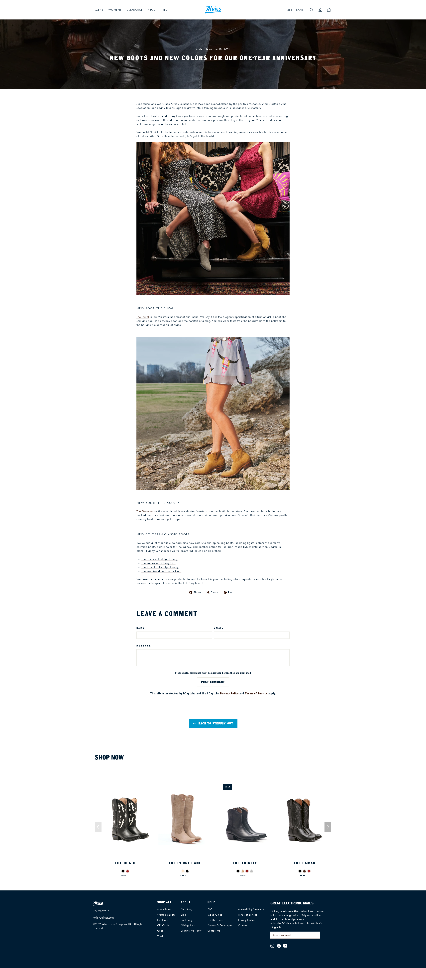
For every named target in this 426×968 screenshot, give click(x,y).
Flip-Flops (162, 920)
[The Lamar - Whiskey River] (304, 871)
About (152, 9)
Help (165, 9)
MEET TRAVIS (295, 9)
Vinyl (160, 936)
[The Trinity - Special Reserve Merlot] (247, 871)
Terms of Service (256, 693)
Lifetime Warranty (191, 930)
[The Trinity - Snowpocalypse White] (242, 871)
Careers (242, 925)
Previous (98, 827)
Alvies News (204, 49)
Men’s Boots (164, 909)
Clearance (135, 9)
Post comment (213, 682)
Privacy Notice (246, 920)
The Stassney (144, 511)
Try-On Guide (216, 920)
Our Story (186, 909)
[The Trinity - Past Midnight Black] (238, 871)
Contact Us (214, 930)
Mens (99, 9)
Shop (123, 875)
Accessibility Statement (251, 909)
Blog (183, 914)
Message (143, 645)
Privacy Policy (229, 693)
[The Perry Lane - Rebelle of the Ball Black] (187, 871)
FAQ (210, 909)
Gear (160, 930)
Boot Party (187, 920)
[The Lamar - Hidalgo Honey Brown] (309, 871)
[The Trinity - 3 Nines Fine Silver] (251, 871)
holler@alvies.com (103, 917)
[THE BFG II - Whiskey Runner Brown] (127, 871)
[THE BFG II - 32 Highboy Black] (123, 871)
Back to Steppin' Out (215, 723)
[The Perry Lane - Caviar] (182, 871)
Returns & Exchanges (220, 925)
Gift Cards (163, 925)
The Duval (142, 317)
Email (219, 627)
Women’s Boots (166, 914)
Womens (115, 9)
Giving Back (188, 925)
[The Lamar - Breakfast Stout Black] (300, 871)
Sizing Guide (215, 914)
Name (140, 627)
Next (327, 827)
